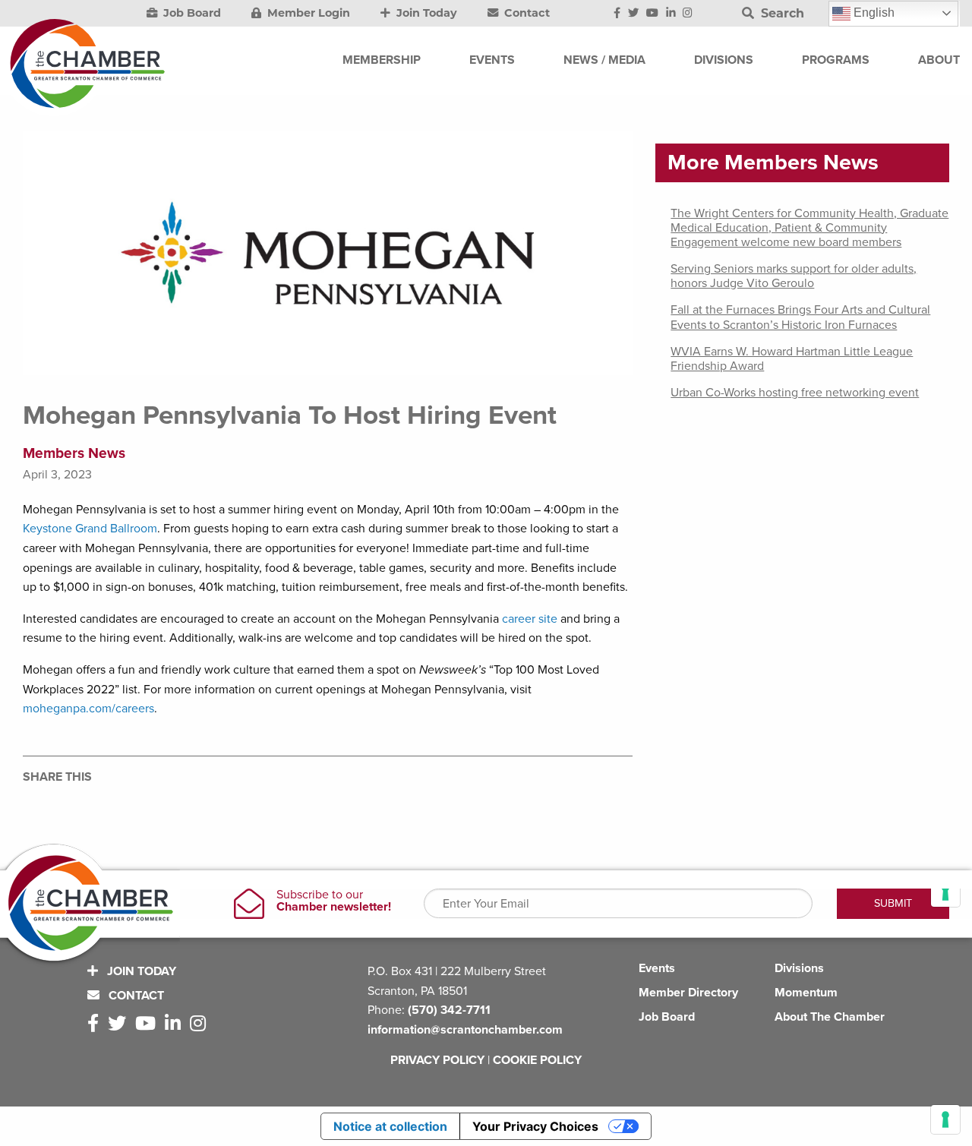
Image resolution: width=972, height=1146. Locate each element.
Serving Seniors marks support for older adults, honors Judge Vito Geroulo (794, 276)
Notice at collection (390, 1126)
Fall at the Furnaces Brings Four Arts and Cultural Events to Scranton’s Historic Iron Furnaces (800, 317)
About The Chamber (830, 1017)
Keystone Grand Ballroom (90, 528)
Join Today (425, 13)
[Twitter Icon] (633, 13)
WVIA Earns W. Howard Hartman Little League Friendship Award (792, 359)
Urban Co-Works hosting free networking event (795, 392)
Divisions (799, 968)
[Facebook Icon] (617, 13)
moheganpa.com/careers (88, 708)
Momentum (806, 993)
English (872, 12)
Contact (525, 13)
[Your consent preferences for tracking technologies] (945, 1119)
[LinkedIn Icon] (671, 13)
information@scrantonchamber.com (465, 1029)
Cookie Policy (537, 1060)
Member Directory (688, 993)
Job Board (190, 13)
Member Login (307, 13)
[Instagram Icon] (688, 13)
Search (780, 13)
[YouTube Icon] (652, 13)
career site (529, 619)
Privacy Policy (437, 1060)
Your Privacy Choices (535, 1126)
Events (657, 968)
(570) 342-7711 (449, 1010)
